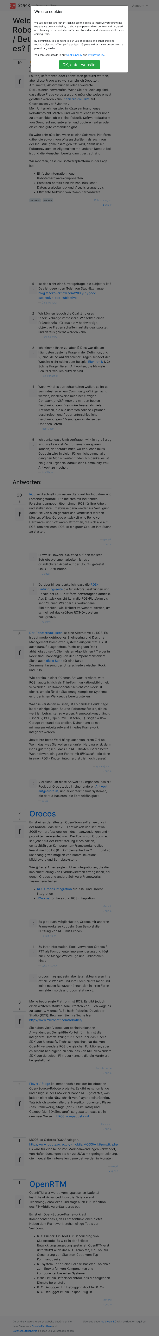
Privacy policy (96, 54)
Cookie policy (74, 54)
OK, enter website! (79, 64)
